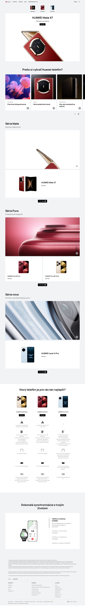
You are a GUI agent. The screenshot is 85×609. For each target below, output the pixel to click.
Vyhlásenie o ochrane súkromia (30, 601)
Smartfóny (10, 585)
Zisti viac (42, 24)
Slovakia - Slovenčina (73, 601)
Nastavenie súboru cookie (48, 601)
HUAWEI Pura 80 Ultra (52, 276)
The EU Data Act (35, 594)
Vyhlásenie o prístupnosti (36, 592)
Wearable (10, 587)
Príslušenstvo (10, 591)
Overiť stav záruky (35, 589)
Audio (9, 589)
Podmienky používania (19, 601)
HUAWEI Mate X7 (42, 17)
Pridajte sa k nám (58, 594)
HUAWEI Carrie (57, 591)
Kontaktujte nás (58, 596)
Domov (9, 579)
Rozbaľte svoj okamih (42, 21)
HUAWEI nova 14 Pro (50, 353)
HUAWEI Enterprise (58, 589)
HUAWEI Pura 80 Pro (13, 276)
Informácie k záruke (35, 591)
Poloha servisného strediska (37, 585)
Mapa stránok (10, 601)
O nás (56, 585)
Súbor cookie (39, 601)
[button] (79, 2)
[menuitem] (19, 585)
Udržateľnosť (57, 587)
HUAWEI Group (57, 592)
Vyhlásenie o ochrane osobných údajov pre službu (41, 587)
